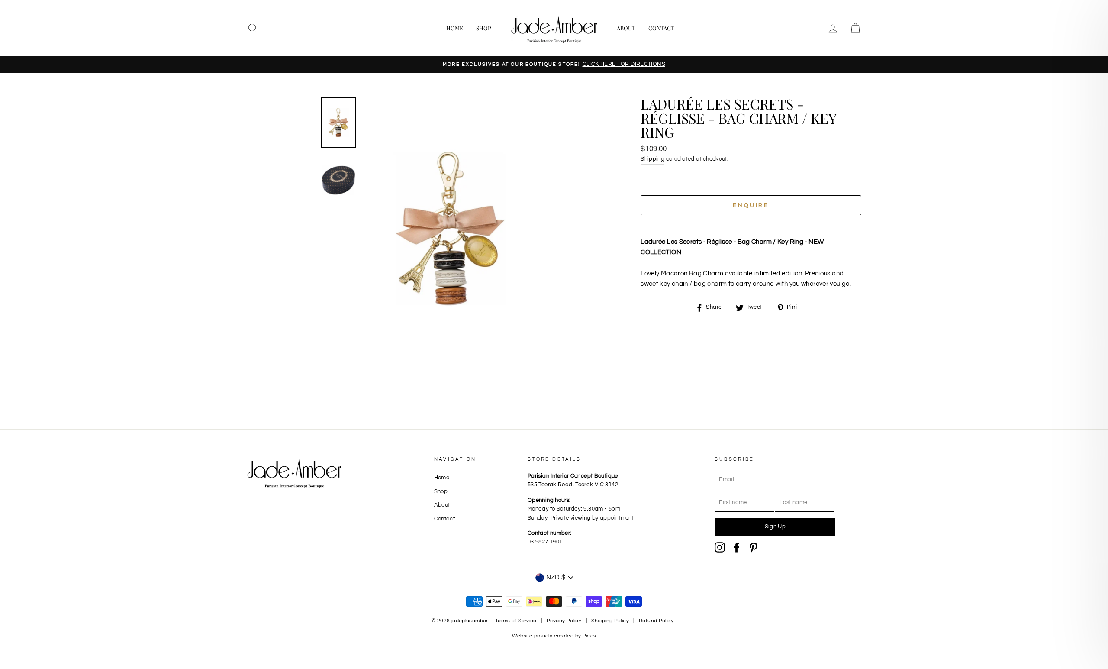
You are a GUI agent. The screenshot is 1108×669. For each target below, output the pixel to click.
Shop (483, 28)
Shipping (652, 159)
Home (454, 28)
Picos (589, 636)
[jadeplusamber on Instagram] (720, 547)
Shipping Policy (610, 621)
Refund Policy (656, 621)
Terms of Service (516, 621)
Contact (661, 28)
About (626, 28)
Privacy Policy (564, 621)
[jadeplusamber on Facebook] (736, 547)
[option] (554, 64)
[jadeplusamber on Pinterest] (753, 547)
